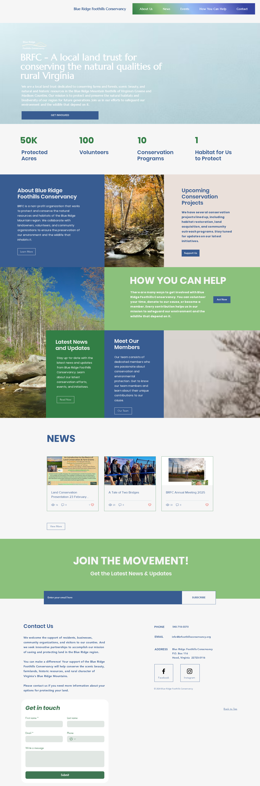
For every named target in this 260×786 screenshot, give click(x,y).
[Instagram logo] (189, 671)
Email (29, 732)
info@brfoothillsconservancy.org (191, 636)
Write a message (34, 747)
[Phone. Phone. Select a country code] (72, 739)
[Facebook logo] (163, 671)
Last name (72, 717)
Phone (70, 732)
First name (32, 717)
